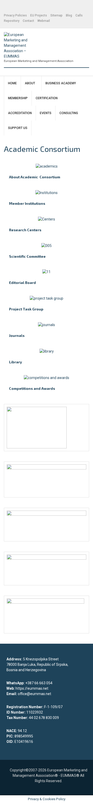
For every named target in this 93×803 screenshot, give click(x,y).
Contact (28, 21)
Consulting (68, 113)
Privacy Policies (15, 15)
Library (15, 362)
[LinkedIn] (11, 7)
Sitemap (56, 15)
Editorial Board (22, 282)
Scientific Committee (27, 256)
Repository (11, 21)
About (30, 83)
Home (12, 83)
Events (45, 113)
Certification (47, 98)
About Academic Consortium (34, 177)
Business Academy (60, 83)
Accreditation (20, 113)
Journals (17, 335)
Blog (69, 15)
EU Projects (38, 15)
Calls (79, 15)
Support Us (17, 128)
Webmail (43, 21)
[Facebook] (5, 7)
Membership (18, 98)
